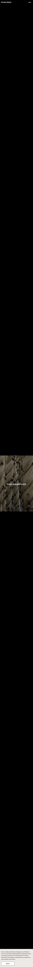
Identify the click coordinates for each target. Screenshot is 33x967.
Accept (8, 963)
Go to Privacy (12, 959)
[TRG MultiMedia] (6, 2)
